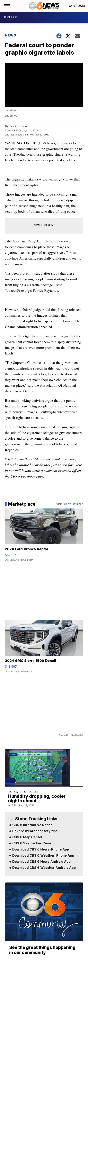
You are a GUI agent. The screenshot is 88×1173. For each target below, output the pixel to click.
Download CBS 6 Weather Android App (43, 868)
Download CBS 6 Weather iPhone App (42, 855)
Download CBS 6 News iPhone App (40, 849)
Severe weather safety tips (34, 831)
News (10, 35)
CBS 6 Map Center (27, 837)
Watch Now (76, 6)
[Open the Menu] (7, 6)
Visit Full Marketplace (69, 504)
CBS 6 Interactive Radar (31, 825)
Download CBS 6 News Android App (41, 862)
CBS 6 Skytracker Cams (31, 843)
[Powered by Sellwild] (77, 735)
